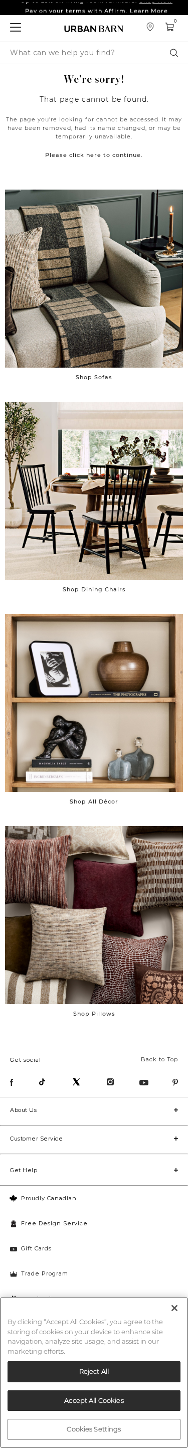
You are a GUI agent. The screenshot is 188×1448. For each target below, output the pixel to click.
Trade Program (44, 1273)
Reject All (94, 1371)
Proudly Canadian (49, 1198)
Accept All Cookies (93, 1400)
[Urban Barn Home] (94, 28)
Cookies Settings (94, 1429)
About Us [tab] (23, 1109)
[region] (94, 1372)
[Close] (174, 1308)
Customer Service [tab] (36, 1138)
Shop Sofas (94, 377)
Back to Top (159, 1059)
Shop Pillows (94, 1013)
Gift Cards (36, 1248)
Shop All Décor (94, 801)
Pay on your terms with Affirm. (96, 7)
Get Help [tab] (23, 1170)
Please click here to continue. (94, 154)
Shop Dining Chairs (94, 589)
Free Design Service (54, 1223)
